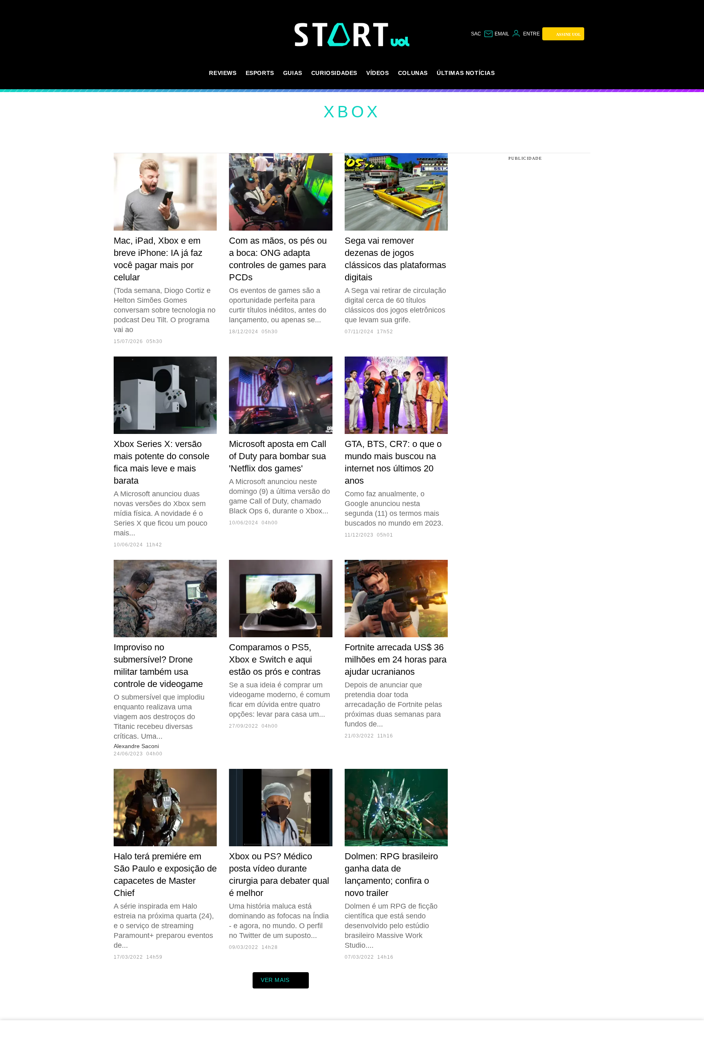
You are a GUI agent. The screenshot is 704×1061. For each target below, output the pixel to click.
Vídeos (377, 73)
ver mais (275, 980)
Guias (292, 73)
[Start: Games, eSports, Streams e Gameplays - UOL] (343, 34)
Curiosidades (334, 73)
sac (476, 34)
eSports (260, 73)
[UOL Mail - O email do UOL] (496, 34)
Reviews (222, 73)
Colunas (413, 73)
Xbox (352, 112)
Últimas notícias (466, 73)
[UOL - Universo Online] (400, 41)
